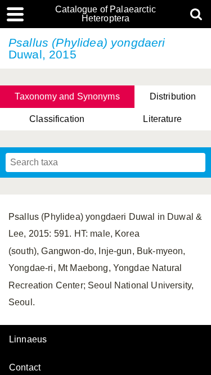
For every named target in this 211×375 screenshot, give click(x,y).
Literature (162, 119)
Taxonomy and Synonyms (67, 96)
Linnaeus (28, 339)
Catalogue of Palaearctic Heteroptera (105, 14)
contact (25, 367)
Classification (56, 119)
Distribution (173, 96)
